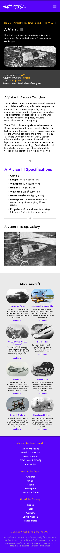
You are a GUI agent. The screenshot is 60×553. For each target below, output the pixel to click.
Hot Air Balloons (31, 492)
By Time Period (32, 23)
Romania (26, 77)
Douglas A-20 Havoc (42, 415)
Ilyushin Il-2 (42, 341)
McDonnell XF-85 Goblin (42, 306)
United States (30, 520)
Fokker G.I (17, 379)
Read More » (17, 320)
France (30, 505)
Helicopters (30, 488)
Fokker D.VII (42, 379)
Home (7, 23)
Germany (30, 513)
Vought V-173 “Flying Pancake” (17, 342)
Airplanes (30, 476)
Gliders (30, 484)
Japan (30, 508)
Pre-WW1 (49, 23)
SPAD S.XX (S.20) (17, 306)
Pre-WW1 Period (30, 448)
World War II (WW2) (30, 460)
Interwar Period (30, 456)
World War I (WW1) (30, 452)
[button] (55, 7)
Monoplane (15, 80)
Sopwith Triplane (17, 415)
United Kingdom (30, 516)
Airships (31, 480)
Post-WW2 (30, 464)
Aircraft (18, 23)
